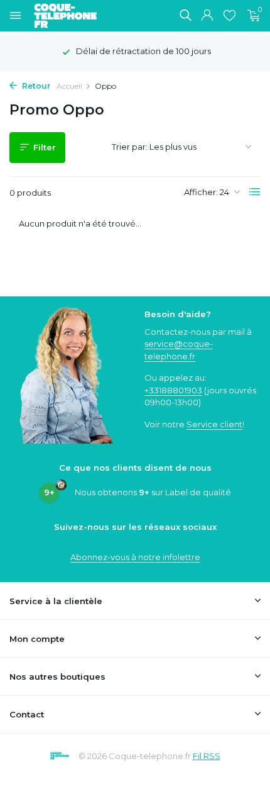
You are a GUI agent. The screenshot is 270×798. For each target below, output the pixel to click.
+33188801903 (173, 390)
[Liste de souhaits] (229, 15)
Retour (35, 86)
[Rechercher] (185, 15)
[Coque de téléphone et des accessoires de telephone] (71, 15)
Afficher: (201, 192)
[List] (255, 192)
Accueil (69, 86)
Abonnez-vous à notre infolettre (135, 557)
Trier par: (130, 147)
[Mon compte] (207, 16)
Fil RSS (206, 756)
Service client (214, 424)
